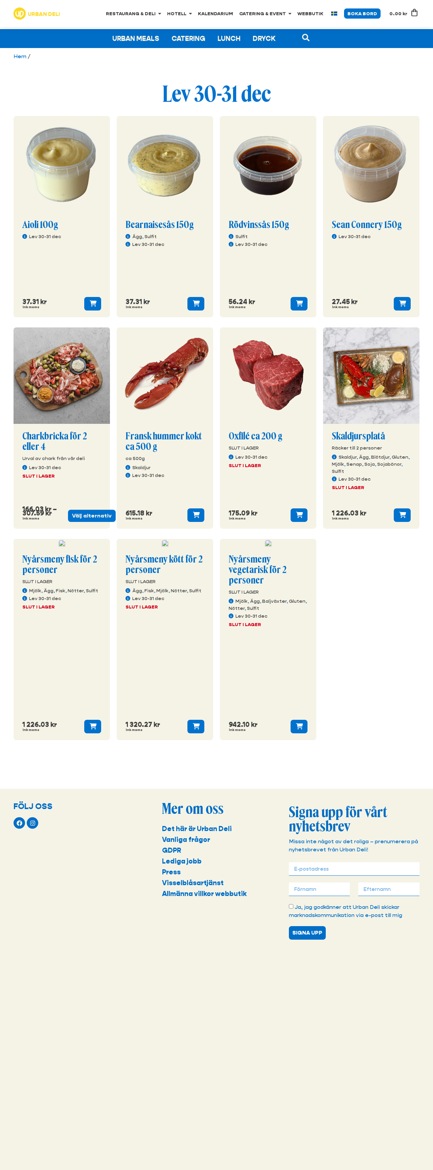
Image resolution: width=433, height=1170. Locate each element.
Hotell (176, 13)
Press (171, 872)
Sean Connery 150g (367, 225)
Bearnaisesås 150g (160, 225)
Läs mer (92, 304)
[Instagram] (32, 823)
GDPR (171, 850)
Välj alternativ (92, 515)
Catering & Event (262, 13)
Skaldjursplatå (358, 436)
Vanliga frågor (186, 839)
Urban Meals (135, 38)
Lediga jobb (182, 861)
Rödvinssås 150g (259, 225)
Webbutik (310, 13)
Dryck (264, 38)
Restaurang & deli (131, 13)
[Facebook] (19, 823)
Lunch (229, 38)
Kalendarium (215, 13)
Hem (20, 56)
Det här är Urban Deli (197, 828)
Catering (188, 38)
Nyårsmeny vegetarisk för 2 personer (258, 570)
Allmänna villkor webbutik (204, 893)
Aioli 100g (40, 225)
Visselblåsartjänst (193, 882)
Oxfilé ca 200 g (255, 436)
